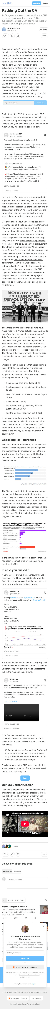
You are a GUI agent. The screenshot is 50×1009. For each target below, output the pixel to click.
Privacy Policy (25, 977)
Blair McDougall (13, 28)
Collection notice (40, 992)
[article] (25, 912)
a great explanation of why (19, 768)
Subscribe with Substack (26, 967)
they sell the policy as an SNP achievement (27, 244)
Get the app (36, 998)
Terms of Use (36, 972)
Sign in (45, 3)
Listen (45, 29)
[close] (43, 926)
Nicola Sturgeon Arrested (14, 907)
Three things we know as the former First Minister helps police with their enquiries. (18, 911)
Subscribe (36, 3)
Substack (13, 1004)
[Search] (45, 900)
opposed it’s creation (11, 282)
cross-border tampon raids (32, 241)
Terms (30, 992)
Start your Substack (19, 998)
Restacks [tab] (17, 871)
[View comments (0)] (12, 35)
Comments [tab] (7, 871)
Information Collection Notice (29, 975)
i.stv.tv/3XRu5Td (10, 701)
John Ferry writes (10, 735)
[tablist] (12, 871)
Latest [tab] (10, 900)
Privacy (24, 992)
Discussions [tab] (19, 900)
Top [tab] (4, 900)
